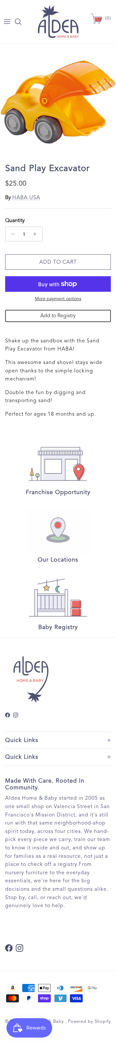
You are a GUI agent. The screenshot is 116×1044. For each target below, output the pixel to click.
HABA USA (26, 197)
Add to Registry (58, 315)
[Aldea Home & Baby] (58, 21)
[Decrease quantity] (11, 234)
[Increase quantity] (36, 234)
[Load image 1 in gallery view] (58, 102)
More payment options (58, 298)
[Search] (21, 22)
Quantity (15, 220)
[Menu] (7, 22)
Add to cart (58, 262)
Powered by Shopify (89, 1021)
